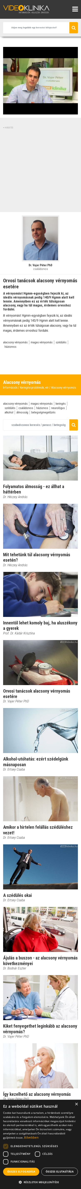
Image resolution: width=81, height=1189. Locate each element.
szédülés (61, 342)
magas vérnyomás (42, 342)
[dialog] (40, 1144)
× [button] (76, 1104)
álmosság (22, 412)
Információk (10, 387)
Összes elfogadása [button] (21, 1171)
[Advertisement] (40, 170)
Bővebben (31, 1137)
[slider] (40, 111)
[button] (40, 1182)
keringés (61, 403)
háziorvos (10, 346)
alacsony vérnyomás (15, 342)
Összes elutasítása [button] (60, 1171)
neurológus (58, 408)
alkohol (9, 412)
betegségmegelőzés (43, 412)
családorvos (25, 408)
